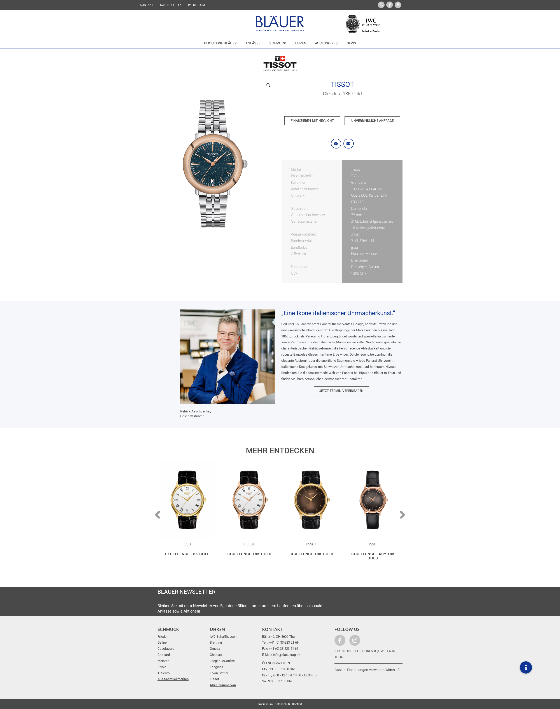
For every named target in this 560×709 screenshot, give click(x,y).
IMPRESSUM (196, 5)
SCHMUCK (168, 629)
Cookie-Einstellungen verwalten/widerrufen (368, 670)
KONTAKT (146, 5)
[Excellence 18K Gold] (187, 499)
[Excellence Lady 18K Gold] (373, 499)
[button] (268, 85)
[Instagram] (398, 5)
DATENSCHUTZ (170, 5)
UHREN (217, 629)
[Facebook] (389, 5)
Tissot (342, 84)
